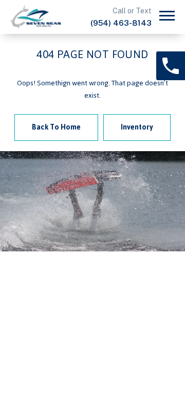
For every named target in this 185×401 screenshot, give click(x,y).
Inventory (137, 127)
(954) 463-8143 (121, 23)
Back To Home (56, 127)
